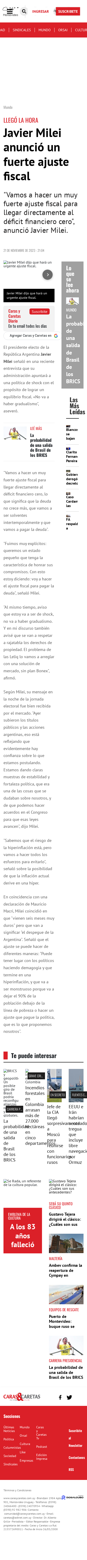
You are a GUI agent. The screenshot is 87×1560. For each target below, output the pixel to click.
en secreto (58, 1094)
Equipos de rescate (64, 1309)
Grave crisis (37, 1075)
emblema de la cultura (19, 1216)
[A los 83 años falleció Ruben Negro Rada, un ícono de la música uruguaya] (22, 1193)
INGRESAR (40, 11)
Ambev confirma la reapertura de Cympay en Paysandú (65, 1273)
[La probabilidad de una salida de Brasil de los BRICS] (15, 435)
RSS (71, 1469)
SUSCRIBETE (68, 11)
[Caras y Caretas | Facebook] (60, 1397)
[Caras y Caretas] (21, 1400)
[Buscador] (24, 11)
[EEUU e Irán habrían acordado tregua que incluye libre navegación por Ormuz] (76, 1101)
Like (23, 1452)
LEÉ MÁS (36, 428)
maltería (55, 1258)
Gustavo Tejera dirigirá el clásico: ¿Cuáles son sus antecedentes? (65, 1221)
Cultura (25, 1444)
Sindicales (22, 30)
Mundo (45, 30)
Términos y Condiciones (17, 1490)
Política (8, 1439)
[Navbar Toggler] (13, 11)
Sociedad (9, 1456)
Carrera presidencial (21, 1109)
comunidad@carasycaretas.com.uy (24, 1513)
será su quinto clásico (61, 1205)
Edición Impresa (41, 1457)
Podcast (41, 1447)
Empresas (26, 1460)
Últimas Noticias (9, 1429)
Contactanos (77, 1457)
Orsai (63, 30)
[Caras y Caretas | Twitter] (69, 1397)
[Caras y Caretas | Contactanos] (78, 1397)
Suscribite (39, 311)
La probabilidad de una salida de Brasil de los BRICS (41, 445)
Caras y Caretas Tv (41, 1432)
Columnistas (12, 1447)
